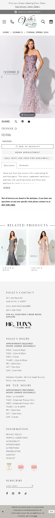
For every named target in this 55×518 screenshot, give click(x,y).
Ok (51, 511)
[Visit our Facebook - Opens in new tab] (7, 493)
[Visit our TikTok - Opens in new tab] (25, 493)
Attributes (24, 165)
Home (6, 32)
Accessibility (13, 441)
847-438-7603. (8, 204)
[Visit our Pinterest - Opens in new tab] (19, 493)
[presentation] (13, 247)
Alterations (12, 448)
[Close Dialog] (3, 511)
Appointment (13, 444)
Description (9, 165)
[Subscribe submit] (32, 485)
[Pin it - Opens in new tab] (22, 121)
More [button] (7, 187)
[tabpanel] (27, 77)
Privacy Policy (14, 434)
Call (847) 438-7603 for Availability (28, 158)
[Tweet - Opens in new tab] (16, 121)
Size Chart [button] (7, 140)
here (35, 516)
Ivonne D (18, 32)
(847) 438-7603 (13, 310)
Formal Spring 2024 (37, 32)
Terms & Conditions (17, 437)
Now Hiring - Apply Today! (27, 6)
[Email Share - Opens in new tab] (29, 121)
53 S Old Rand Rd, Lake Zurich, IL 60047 (16, 300)
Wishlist (10, 458)
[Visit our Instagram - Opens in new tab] (13, 493)
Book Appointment (27, 152)
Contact (10, 454)
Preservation (13, 451)
